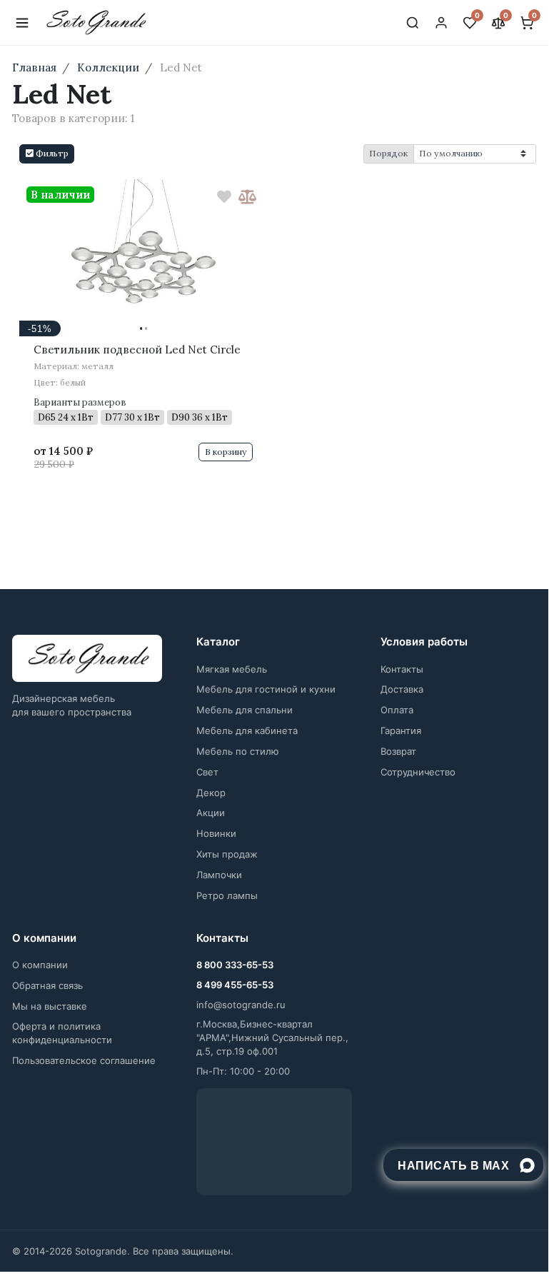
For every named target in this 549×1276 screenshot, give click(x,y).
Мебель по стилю (237, 751)
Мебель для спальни (244, 709)
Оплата (397, 709)
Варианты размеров (80, 402)
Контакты (402, 669)
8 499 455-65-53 (234, 984)
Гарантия (401, 730)
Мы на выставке (49, 1006)
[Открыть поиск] (412, 22)
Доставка (402, 689)
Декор (211, 792)
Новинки (216, 833)
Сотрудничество (418, 772)
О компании (40, 964)
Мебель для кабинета (247, 730)
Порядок (388, 153)
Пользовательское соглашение (84, 1060)
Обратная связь (47, 985)
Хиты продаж (227, 854)
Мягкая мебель (231, 669)
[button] (46, 154)
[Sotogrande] (87, 658)
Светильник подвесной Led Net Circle (137, 349)
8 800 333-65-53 (234, 964)
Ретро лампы (227, 895)
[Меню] (22, 23)
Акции (210, 812)
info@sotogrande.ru (241, 1004)
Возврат (398, 751)
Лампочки (219, 874)
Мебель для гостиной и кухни (266, 689)
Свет (207, 772)
